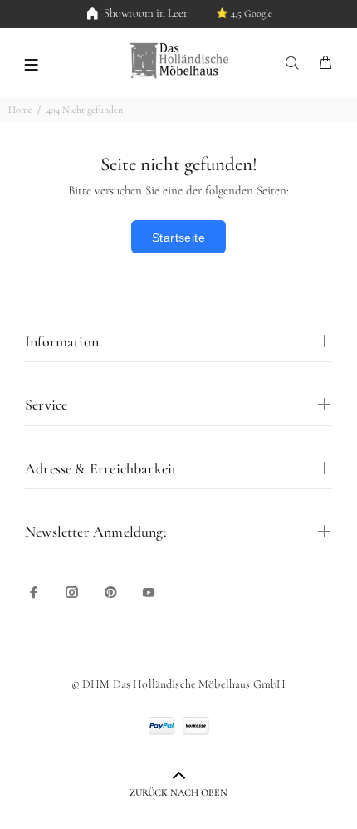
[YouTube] (149, 592)
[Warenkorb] (325, 63)
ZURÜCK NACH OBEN (178, 792)
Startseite (178, 237)
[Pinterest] (110, 592)
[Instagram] (72, 592)
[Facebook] (34, 592)
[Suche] (295, 63)
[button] (31, 63)
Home (20, 109)
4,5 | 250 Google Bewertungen (222, 13)
